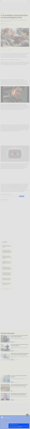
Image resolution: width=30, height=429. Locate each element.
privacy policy (19, 426)
